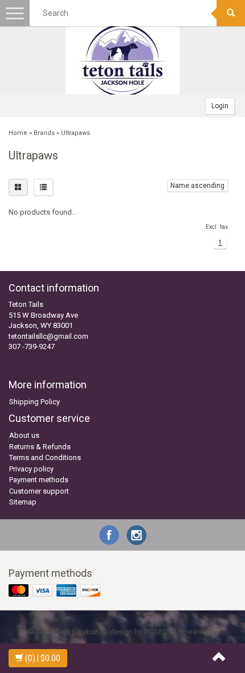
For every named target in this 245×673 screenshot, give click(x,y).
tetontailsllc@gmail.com (48, 336)
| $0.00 (42, 658)
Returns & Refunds (40, 446)
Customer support (39, 491)
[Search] (231, 13)
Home (18, 133)
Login (219, 106)
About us (24, 435)
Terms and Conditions (45, 457)
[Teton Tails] (122, 60)
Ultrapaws (75, 133)
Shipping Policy (34, 401)
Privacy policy (31, 469)
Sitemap (22, 502)
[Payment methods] (56, 591)
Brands (44, 133)
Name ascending (197, 186)
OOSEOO (158, 631)
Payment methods (38, 479)
